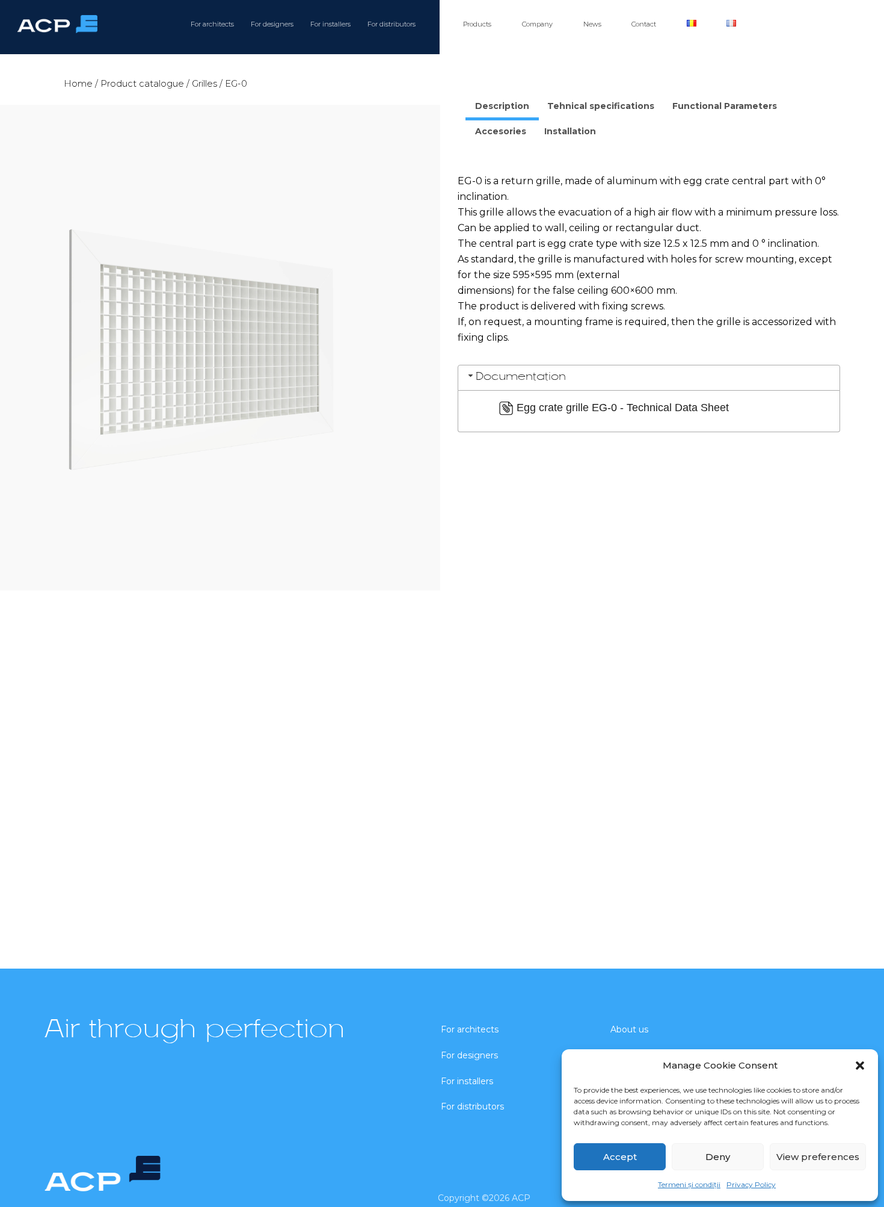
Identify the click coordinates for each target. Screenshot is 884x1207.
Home (78, 83)
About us (629, 1029)
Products (477, 24)
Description (502, 106)
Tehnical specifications (600, 106)
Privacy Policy (751, 1184)
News (592, 24)
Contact (643, 24)
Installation (570, 131)
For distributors (391, 24)
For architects (212, 24)
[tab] (502, 107)
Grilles (204, 83)
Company (537, 24)
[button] (860, 1066)
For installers (330, 24)
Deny (717, 1156)
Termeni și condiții (689, 1184)
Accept (620, 1156)
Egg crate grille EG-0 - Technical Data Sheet (623, 408)
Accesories (500, 131)
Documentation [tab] (521, 377)
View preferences (817, 1156)
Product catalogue (142, 83)
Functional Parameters (724, 106)
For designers (272, 24)
